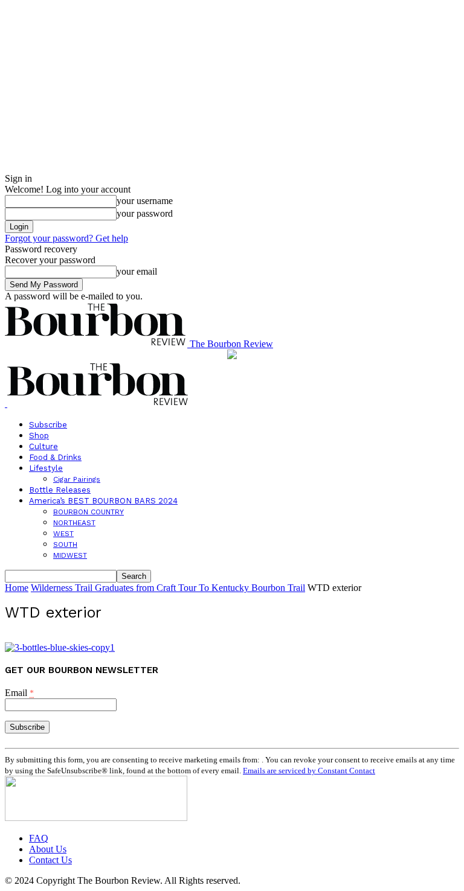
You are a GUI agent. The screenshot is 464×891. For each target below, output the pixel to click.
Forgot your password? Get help (66, 238)
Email (19, 693)
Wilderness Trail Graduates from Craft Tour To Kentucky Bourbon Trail (168, 588)
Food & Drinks (55, 457)
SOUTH (65, 544)
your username (145, 201)
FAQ (38, 838)
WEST (63, 533)
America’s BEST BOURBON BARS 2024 (103, 500)
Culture (43, 446)
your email (137, 271)
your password (145, 213)
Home (16, 588)
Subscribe (48, 424)
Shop (39, 435)
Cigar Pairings (76, 479)
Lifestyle (46, 468)
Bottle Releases (60, 489)
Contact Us (50, 860)
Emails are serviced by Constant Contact (309, 770)
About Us (47, 849)
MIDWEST (70, 555)
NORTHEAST (74, 523)
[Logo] (6, 403)
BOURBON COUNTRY (88, 512)
